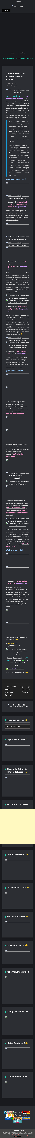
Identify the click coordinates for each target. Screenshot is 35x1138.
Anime (22, 53)
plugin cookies (30, 1136)
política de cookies (15, 1134)
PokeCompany (12, 86)
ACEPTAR (17, 1136)
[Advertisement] (17, 31)
